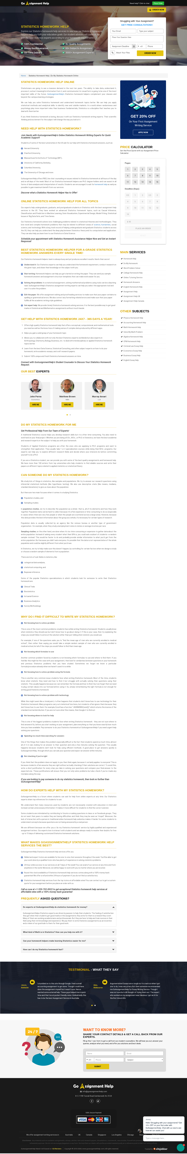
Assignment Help (131, 292)
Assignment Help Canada (134, 301)
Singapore (102, 1135)
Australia (69, 1135)
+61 (141, 46)
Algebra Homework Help (133, 337)
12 (135, 182)
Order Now (158, 10)
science (97, 225)
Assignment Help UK (132, 296)
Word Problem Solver (132, 268)
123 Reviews (56, 1149)
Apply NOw (143, 132)
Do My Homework (131, 263)
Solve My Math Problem (133, 332)
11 (128, 182)
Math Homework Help (132, 327)
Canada (89, 1135)
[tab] (68, 907)
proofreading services (73, 295)
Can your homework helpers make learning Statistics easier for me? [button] (54, 941)
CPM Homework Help (132, 341)
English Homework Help (133, 287)
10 (157, 176)
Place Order (158, 3)
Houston (142, 1135)
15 (157, 182)
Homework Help (130, 259)
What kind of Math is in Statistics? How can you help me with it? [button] (52, 932)
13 (142, 182)
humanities (106, 225)
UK (79, 1135)
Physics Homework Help (133, 318)
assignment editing (52, 295)
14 (150, 182)
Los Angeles (117, 1135)
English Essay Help (131, 360)
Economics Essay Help (133, 351)
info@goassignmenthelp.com (95, 1091)
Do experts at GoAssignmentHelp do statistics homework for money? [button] (55, 907)
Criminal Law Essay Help (133, 346)
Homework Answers (132, 282)
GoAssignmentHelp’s (55, 94)
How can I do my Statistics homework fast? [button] (43, 949)
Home (23, 75)
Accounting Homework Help (135, 323)
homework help (101, 184)
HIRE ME (35, 405)
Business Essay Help (132, 355)
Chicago (130, 1135)
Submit (97, 1066)
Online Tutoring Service (133, 277)
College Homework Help (133, 273)
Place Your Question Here (121, 37)
